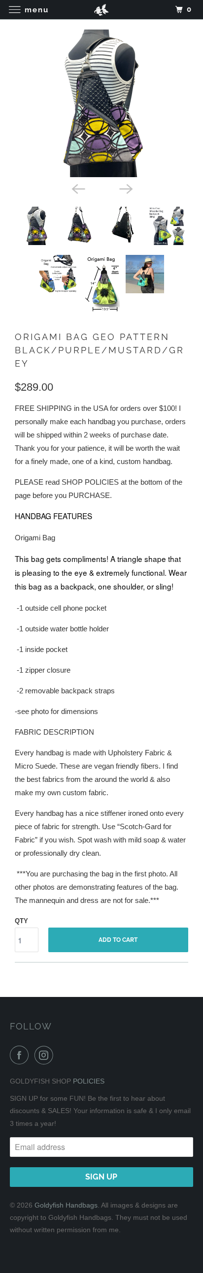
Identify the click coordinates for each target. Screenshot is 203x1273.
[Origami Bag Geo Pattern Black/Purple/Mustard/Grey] (101, 103)
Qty (21, 921)
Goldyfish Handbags (66, 1205)
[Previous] (78, 188)
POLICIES (88, 1081)
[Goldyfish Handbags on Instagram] (45, 1055)
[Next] (125, 188)
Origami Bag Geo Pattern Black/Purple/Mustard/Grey (99, 350)
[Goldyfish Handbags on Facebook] (21, 1055)
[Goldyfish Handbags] (101, 9)
